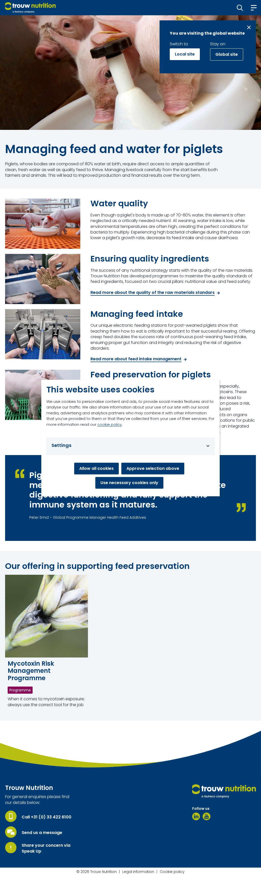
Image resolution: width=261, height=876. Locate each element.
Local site (185, 54)
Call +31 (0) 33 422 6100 (46, 817)
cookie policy (109, 424)
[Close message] (249, 27)
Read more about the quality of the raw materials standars (152, 292)
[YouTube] (207, 816)
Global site (226, 54)
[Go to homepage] (30, 7)
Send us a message (42, 833)
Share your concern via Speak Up (46, 848)
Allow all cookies (96, 468)
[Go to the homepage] (224, 791)
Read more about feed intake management (135, 359)
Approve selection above (152, 468)
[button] (240, 7)
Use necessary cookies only (129, 483)
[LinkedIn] (196, 816)
